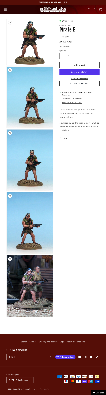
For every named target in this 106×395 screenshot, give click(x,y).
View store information (72, 102)
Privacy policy (45, 389)
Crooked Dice (17, 389)
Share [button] (64, 138)
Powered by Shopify (30, 389)
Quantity (62, 51)
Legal (62, 342)
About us (71, 342)
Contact (32, 342)
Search (24, 342)
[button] (5, 9)
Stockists (81, 342)
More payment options (79, 78)
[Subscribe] (50, 357)
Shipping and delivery (48, 342)
